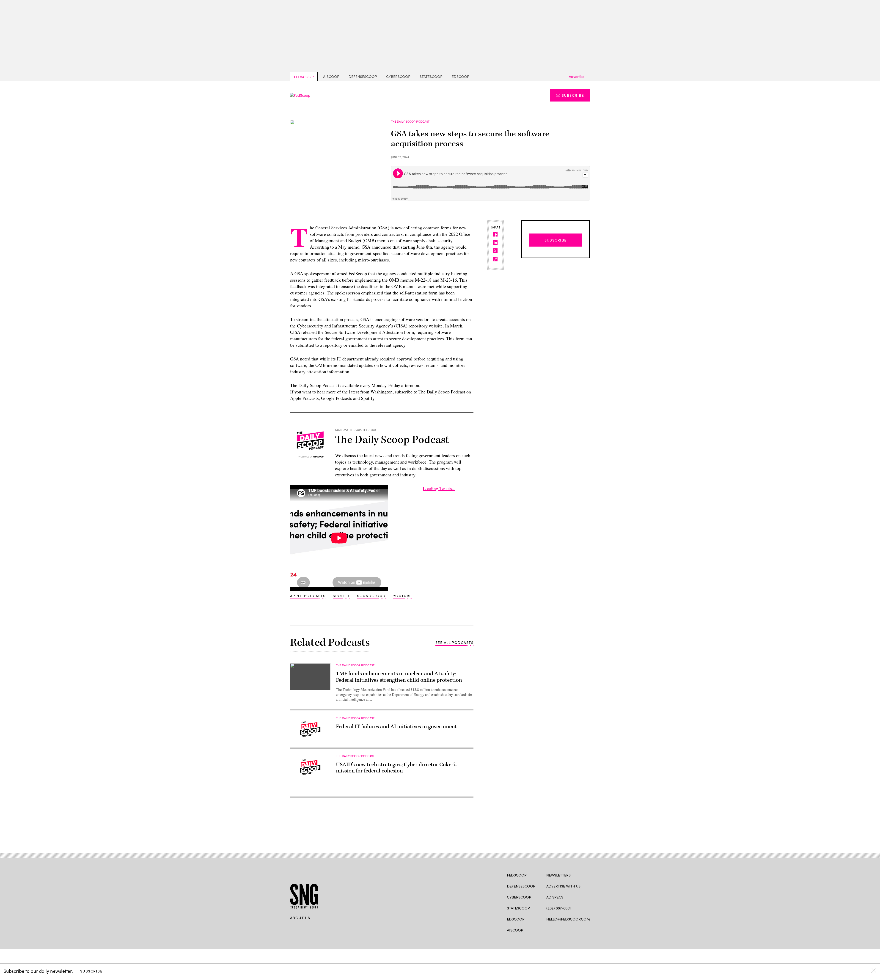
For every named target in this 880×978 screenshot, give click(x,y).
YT (582, 929)
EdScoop (460, 76)
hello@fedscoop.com (568, 919)
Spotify (341, 595)
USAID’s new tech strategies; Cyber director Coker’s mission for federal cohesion (396, 768)
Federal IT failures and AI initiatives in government (396, 726)
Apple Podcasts (307, 595)
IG (574, 929)
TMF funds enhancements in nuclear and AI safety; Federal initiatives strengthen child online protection (399, 677)
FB (548, 929)
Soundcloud (371, 595)
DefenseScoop (363, 76)
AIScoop (331, 76)
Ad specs (554, 897)
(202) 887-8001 (558, 908)
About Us (300, 917)
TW (557, 929)
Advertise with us (563, 886)
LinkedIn (566, 929)
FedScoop (304, 76)
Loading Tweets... (439, 488)
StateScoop (431, 76)
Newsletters (558, 875)
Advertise (576, 76)
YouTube (402, 595)
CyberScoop (398, 76)
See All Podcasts (454, 642)
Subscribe (573, 95)
